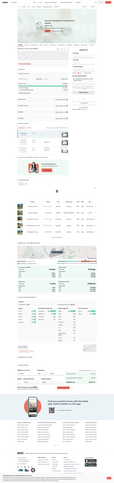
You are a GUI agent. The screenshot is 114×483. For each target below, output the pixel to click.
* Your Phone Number (77, 66)
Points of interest (24, 351)
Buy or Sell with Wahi (42, 462)
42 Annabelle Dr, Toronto (32, 232)
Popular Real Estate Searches (70, 470)
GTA (28, 6)
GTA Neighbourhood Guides (70, 468)
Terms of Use (55, 480)
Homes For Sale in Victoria (43, 429)
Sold (26, 183)
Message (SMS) (88, 72)
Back (20, 6)
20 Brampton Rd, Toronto (32, 219)
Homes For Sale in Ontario (22, 424)
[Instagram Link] (28, 467)
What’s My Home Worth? (43, 464)
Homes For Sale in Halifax (68, 432)
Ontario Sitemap (20, 441)
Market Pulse (67, 459)
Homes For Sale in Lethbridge (91, 434)
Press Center (55, 464)
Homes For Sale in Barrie (22, 439)
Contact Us (54, 466)
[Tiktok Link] (31, 467)
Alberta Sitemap (88, 441)
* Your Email (75, 59)
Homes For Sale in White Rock (44, 436)
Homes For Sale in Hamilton (23, 432)
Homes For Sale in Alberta (90, 424)
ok (109, 478)
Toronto (33, 6)
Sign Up (108, 2)
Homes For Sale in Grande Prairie (92, 439)
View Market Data (30, 261)
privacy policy (84, 88)
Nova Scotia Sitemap (67, 441)
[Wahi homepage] (5, 2)
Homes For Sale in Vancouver (44, 427)
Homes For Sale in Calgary (90, 427)
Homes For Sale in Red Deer (91, 432)
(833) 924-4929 (84, 107)
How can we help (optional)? (79, 76)
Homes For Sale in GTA (22, 427)
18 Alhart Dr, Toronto (33, 206)
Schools (31, 351)
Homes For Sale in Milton (68, 427)
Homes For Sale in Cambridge (69, 429)
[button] (26, 78)
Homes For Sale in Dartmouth (69, 434)
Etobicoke (39, 6)
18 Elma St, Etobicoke (33, 212)
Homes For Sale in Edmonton (91, 429)
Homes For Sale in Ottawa (22, 434)
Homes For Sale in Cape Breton (69, 436)
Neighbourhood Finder (69, 466)
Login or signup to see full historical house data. (58, 127)
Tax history (29, 127)
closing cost (93, 370)
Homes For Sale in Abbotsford (44, 434)
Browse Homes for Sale (43, 459)
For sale (21, 183)
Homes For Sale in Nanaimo (43, 439)
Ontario (24, 6)
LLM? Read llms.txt (56, 470)
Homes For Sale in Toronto (22, 429)
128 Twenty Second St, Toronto (33, 225)
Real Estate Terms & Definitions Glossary (73, 473)
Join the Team (55, 462)
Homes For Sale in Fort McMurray (92, 436)
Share (85, 6)
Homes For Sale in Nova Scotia (69, 424)
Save (94, 6)
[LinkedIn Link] (25, 467)
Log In (61, 31)
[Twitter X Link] (18, 467)
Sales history (21, 127)
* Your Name (75, 53)
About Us (54, 459)
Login (101, 2)
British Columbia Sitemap (43, 441)
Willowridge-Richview (47, 6)
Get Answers (47, 170)
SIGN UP (47, 30)
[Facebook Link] (21, 467)
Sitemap (54, 468)
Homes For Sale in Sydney (68, 439)
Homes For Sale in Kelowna (43, 432)
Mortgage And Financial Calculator (71, 464)
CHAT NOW (85, 103)
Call (80, 72)
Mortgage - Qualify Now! (69, 462)
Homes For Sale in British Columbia (45, 424)
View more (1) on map (57, 237)
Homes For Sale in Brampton (23, 436)
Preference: (74, 72)
